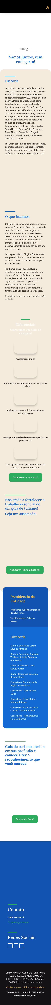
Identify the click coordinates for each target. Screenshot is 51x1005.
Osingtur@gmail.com (18, 922)
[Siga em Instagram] (16, 945)
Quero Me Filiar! (25, 819)
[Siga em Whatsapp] (21, 945)
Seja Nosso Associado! (25, 477)
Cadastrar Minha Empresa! (25, 569)
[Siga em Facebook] (10, 945)
